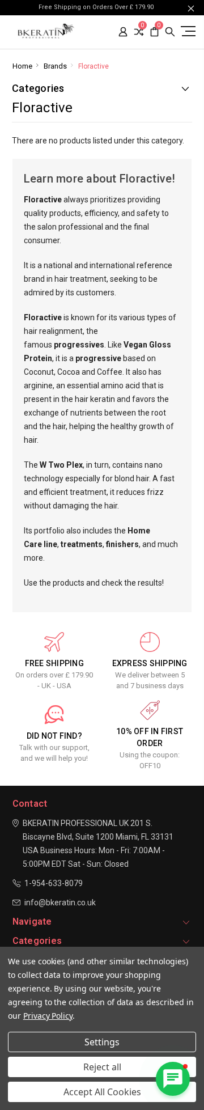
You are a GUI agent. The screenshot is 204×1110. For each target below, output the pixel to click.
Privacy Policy (48, 1015)
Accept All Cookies (102, 1092)
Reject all (102, 1067)
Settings (102, 1042)
